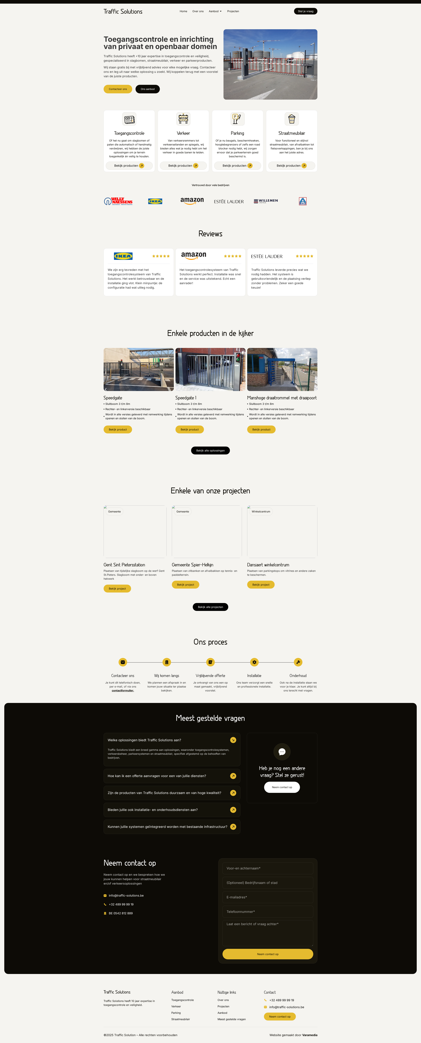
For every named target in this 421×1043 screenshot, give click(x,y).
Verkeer (183, 133)
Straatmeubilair (292, 133)
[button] (106, 390)
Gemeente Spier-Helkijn (192, 564)
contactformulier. (123, 690)
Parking (237, 133)
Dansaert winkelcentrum (268, 564)
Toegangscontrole (129, 133)
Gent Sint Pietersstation (124, 564)
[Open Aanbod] (220, 11)
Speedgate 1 (185, 397)
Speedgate (113, 397)
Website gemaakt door (293, 1035)
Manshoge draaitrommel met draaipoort (282, 397)
